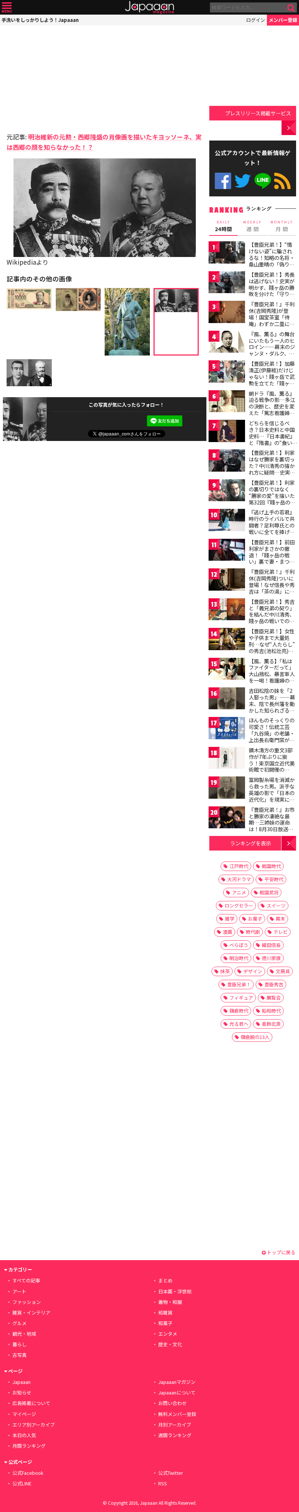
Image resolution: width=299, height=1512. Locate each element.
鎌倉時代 (238, 1010)
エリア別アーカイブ (33, 1424)
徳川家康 (271, 958)
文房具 (283, 971)
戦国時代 (271, 866)
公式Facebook (223, 181)
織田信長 (271, 944)
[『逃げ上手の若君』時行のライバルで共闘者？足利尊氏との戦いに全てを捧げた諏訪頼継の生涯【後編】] (227, 521)
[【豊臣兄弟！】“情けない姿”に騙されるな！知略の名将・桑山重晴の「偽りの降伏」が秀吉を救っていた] (227, 253)
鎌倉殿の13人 (255, 1036)
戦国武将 (269, 892)
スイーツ (276, 905)
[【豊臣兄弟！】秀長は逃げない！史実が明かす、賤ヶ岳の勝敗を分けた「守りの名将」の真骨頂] (227, 283)
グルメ (19, 1323)
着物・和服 (170, 1301)
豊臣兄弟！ (239, 984)
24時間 (223, 226)
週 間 (252, 226)
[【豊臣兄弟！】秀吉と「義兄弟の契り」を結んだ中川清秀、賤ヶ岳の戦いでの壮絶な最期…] (227, 610)
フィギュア (241, 997)
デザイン (252, 971)
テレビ (280, 931)
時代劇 (253, 931)
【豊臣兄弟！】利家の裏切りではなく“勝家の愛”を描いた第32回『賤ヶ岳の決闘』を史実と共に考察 (272, 499)
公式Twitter (242, 181)
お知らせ (21, 1392)
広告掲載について (31, 1403)
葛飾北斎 (271, 1023)
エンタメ (167, 1333)
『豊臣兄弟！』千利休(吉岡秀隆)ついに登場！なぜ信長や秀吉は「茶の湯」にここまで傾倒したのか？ (272, 588)
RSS (282, 181)
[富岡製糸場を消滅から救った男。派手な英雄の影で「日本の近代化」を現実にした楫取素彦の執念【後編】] (227, 788)
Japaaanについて (176, 1392)
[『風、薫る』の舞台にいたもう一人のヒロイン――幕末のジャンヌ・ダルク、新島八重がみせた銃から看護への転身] (227, 343)
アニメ (239, 892)
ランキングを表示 (250, 843)
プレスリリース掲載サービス (258, 113)
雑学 (229, 918)
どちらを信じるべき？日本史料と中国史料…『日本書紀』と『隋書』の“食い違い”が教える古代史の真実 (272, 439)
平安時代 (273, 879)
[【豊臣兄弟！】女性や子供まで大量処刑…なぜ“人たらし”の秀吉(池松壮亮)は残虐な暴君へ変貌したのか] (227, 640)
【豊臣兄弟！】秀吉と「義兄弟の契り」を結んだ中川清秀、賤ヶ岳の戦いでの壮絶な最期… (272, 614)
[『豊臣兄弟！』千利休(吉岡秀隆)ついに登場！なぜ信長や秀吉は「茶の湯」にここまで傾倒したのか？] (227, 580)
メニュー (7, 7)
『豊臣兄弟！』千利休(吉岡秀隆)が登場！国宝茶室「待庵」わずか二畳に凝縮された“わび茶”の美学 (272, 320)
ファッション (26, 1301)
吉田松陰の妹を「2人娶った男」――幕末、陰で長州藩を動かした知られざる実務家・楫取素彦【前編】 (272, 707)
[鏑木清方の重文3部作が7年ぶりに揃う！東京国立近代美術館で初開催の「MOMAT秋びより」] (227, 759)
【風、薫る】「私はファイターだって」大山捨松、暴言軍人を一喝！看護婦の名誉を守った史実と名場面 (272, 677)
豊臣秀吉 (273, 984)
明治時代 (238, 958)
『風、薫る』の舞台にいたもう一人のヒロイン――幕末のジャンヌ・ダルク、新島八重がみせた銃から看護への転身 (272, 350)
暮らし (19, 1344)
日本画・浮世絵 (174, 1291)
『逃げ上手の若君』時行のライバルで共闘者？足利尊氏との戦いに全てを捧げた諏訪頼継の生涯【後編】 (272, 528)
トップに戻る (280, 1252)
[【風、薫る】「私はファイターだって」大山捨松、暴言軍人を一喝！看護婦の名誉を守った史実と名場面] (227, 670)
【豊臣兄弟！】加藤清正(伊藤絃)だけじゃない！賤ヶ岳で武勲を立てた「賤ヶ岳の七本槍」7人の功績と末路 (272, 380)
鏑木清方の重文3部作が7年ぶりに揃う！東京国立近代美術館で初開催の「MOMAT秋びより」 (274, 763)
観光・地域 (24, 1333)
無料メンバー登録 (177, 1414)
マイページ (24, 1414)
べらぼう (238, 944)
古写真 (19, 1354)
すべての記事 (26, 1280)
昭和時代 (271, 1010)
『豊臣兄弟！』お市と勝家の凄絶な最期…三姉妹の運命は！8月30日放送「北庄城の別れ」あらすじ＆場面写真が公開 (272, 829)
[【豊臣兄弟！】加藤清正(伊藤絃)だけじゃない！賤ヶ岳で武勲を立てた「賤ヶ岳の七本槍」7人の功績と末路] (227, 372)
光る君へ (238, 1023)
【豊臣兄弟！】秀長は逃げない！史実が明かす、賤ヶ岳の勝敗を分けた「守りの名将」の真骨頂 (272, 287)
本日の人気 (24, 1435)
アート (19, 1291)
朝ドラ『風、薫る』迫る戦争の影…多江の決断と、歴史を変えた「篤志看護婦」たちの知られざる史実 (272, 409)
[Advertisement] (57, 76)
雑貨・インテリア (31, 1312)
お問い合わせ (172, 1403)
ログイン (255, 19)
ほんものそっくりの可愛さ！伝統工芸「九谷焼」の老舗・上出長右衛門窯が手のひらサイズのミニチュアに (272, 736)
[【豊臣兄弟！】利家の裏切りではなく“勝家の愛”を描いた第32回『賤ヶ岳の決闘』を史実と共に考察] (227, 491)
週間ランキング (174, 1435)
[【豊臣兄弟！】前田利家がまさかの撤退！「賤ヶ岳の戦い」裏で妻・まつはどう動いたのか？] (227, 551)
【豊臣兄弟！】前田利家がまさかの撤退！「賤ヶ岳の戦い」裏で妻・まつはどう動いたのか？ (272, 555)
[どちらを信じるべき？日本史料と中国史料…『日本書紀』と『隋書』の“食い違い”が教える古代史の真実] (227, 432)
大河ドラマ (239, 879)
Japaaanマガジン (176, 1381)
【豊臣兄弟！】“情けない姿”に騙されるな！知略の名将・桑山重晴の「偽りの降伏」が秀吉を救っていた (272, 261)
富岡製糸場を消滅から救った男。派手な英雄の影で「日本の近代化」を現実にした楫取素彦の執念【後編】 (272, 796)
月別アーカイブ (174, 1424)
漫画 (227, 931)
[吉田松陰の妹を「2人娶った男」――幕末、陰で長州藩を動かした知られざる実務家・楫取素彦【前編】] (227, 699)
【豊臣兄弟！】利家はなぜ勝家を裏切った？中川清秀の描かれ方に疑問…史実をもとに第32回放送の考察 (272, 469)
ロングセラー (239, 905)
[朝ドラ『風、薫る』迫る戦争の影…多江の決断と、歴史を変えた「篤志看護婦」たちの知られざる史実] (227, 402)
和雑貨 (165, 1312)
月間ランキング (29, 1445)
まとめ (165, 1280)
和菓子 (165, 1323)
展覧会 (274, 997)
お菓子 (255, 918)
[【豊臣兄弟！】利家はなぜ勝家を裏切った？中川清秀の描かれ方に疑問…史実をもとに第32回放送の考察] (227, 461)
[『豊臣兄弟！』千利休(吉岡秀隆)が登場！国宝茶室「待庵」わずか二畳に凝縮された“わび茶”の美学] (227, 313)
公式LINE (263, 181)
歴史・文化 (170, 1344)
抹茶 (225, 971)
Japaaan (149, 7)
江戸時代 (238, 866)
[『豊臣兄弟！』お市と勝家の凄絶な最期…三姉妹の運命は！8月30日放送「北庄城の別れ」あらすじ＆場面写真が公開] (227, 818)
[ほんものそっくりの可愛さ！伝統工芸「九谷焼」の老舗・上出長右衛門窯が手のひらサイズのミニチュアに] (227, 729)
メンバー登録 (283, 19)
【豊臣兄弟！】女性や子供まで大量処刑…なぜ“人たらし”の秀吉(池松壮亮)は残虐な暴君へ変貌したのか (272, 647)
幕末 (280, 918)
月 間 (282, 226)
